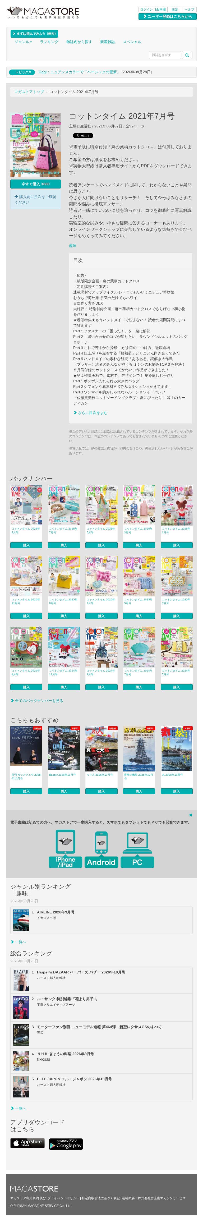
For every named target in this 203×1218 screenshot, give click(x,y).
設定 (175, 9)
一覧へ (20, 942)
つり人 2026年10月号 (100, 774)
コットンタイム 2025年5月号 (138, 601)
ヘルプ (189, 9)
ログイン (146, 9)
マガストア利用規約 (24, 1198)
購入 (26, 545)
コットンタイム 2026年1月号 (176, 530)
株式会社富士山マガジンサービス (162, 1198)
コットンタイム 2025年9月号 (63, 601)
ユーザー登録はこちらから (169, 16)
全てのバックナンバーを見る (38, 700)
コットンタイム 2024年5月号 (176, 672)
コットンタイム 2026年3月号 (138, 530)
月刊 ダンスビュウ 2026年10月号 (26, 776)
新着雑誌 (107, 42)
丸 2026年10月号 (172, 774)
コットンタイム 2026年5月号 (101, 530)
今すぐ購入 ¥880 (36, 184)
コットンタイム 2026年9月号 (26, 530)
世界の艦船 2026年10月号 (138, 776)
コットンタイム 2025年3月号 (176, 601)
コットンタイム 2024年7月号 (138, 672)
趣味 (72, 245)
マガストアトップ (29, 92)
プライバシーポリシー (63, 1198)
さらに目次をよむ (92, 413)
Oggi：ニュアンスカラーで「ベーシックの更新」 (80, 72)
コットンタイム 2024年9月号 (101, 672)
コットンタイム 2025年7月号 (101, 601)
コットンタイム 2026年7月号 (63, 530)
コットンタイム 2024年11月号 (63, 672)
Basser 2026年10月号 (62, 774)
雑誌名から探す (79, 42)
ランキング (49, 42)
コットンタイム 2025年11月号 (26, 601)
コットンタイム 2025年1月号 (26, 672)
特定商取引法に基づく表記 (101, 1198)
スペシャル (132, 42)
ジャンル (22, 42)
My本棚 (160, 9)
